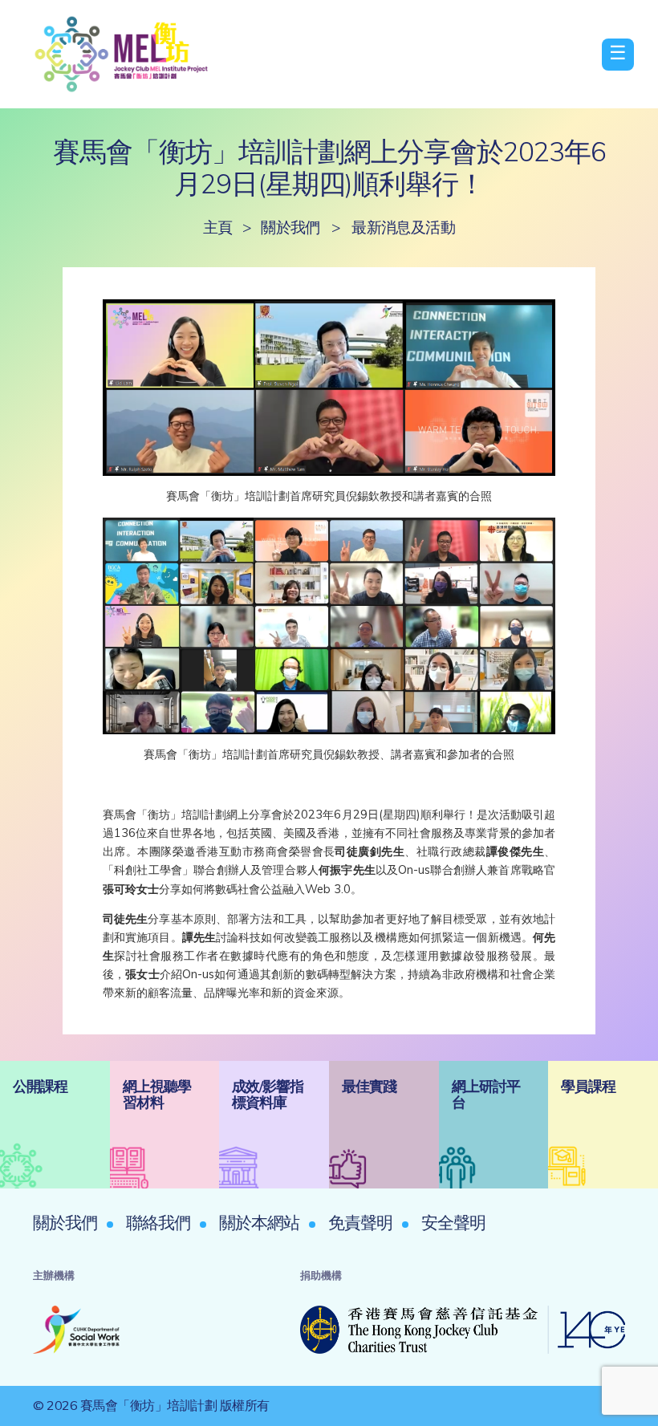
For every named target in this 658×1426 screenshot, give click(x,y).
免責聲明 (360, 1222)
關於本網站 (259, 1222)
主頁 (218, 227)
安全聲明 (453, 1222)
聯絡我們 (158, 1222)
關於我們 (290, 227)
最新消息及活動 (403, 227)
